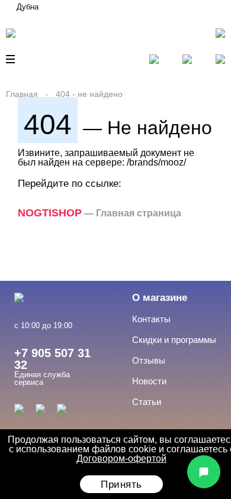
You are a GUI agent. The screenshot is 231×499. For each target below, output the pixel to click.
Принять (121, 484)
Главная (22, 94)
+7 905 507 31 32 (52, 358)
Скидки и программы (174, 339)
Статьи (146, 401)
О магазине (159, 298)
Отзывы (148, 360)
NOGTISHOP (50, 213)
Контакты (151, 319)
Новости (149, 381)
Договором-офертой (121, 458)
